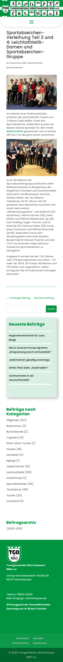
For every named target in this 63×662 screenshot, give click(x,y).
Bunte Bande (14, 431)
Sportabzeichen (14, 67)
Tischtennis (14, 489)
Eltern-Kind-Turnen (18, 443)
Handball (12, 455)
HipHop (10, 460)
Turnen (10, 495)
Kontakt (38, 638)
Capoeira (12, 437)
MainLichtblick (14, 131)
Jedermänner (15, 466)
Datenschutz (21, 643)
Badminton (13, 426)
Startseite (22, 638)
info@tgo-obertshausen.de (29, 598)
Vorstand (12, 501)
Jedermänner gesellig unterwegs (29, 360)
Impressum (40, 643)
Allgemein (12, 420)
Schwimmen (14, 478)
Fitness (11, 449)
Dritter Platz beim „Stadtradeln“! (28, 367)
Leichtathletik (35, 63)
